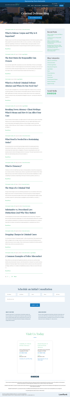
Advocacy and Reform (52, 60)
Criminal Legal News (51, 64)
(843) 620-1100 (61, 3)
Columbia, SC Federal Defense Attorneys (25, 344)
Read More (8, 48)
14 (12, 276)
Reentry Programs (51, 81)
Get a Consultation (35, 17)
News (48, 71)
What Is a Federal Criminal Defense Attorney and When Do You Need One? (54, 42)
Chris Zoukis (8, 79)
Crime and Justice (26, 29)
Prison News (50, 77)
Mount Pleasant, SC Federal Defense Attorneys (43, 345)
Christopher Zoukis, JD (10, 29)
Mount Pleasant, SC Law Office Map (43, 359)
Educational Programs (52, 66)
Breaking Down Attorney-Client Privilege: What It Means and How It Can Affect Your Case (54, 46)
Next (15, 276)
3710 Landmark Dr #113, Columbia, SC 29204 (24, 350)
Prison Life (49, 75)
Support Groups (50, 83)
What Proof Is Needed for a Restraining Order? (53, 50)
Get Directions (23, 352)
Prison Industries (51, 73)
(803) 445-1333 (41, 356)
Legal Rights (24, 54)
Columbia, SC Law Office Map (25, 358)
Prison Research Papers (52, 79)
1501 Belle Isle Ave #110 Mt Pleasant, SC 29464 (44, 350)
